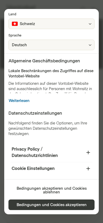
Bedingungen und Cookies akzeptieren (52, 205)
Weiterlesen (19, 101)
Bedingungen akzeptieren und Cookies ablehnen (52, 190)
